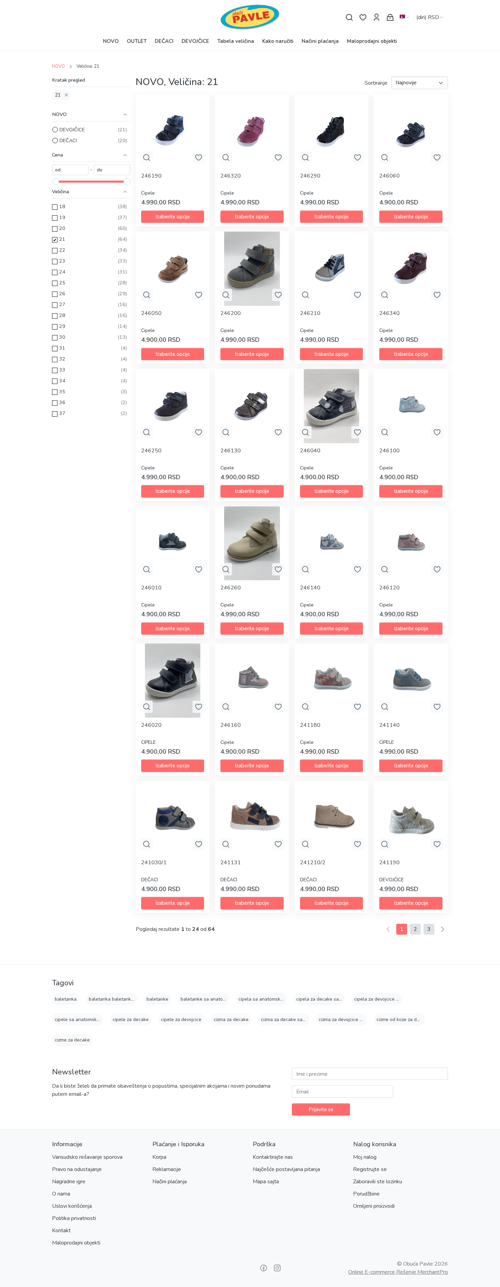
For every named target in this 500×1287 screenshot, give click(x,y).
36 (62, 402)
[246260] (252, 543)
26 (62, 293)
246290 (310, 176)
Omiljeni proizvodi (374, 1206)
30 (62, 337)
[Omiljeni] (362, 17)
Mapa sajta (266, 1181)
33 (62, 369)
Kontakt (61, 1230)
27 (62, 304)
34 (62, 380)
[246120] (411, 543)
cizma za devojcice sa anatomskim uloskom (365, 1019)
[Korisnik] (376, 17)
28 (62, 315)
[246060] (411, 132)
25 (62, 282)
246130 (230, 450)
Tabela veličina (235, 41)
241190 (389, 862)
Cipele (148, 193)
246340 (389, 313)
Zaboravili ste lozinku (377, 1181)
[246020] (173, 681)
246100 (389, 450)
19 (62, 217)
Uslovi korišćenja (72, 1206)
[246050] (173, 269)
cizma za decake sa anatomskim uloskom (305, 1019)
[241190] (411, 818)
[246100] (411, 406)
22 (62, 250)
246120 (389, 587)
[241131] (252, 818)
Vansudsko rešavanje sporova (87, 1157)
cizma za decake (231, 1019)
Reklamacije (166, 1169)
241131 (230, 862)
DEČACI (164, 41)
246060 (389, 176)
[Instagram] (277, 1268)
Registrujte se (370, 1169)
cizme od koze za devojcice (405, 1019)
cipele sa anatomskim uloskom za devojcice (101, 1019)
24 (62, 271)
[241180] (332, 681)
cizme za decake (72, 1040)
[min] (70, 170)
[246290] (332, 132)
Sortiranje (376, 83)
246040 (310, 450)
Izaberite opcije (172, 216)
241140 (389, 725)
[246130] (252, 406)
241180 (310, 725)
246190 (151, 176)
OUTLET (137, 41)
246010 (151, 587)
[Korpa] (390, 17)
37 (62, 413)
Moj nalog (365, 1157)
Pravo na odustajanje (77, 1169)
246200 (230, 313)
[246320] (252, 132)
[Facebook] (263, 1268)
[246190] (173, 132)
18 (62, 206)
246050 (151, 313)
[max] (112, 170)
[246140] (332, 543)
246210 (310, 313)
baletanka (66, 999)
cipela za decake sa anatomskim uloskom (340, 999)
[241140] (411, 681)
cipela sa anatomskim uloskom (271, 999)
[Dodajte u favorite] (199, 157)
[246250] (173, 406)
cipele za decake (131, 1019)
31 (62, 348)
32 (62, 358)
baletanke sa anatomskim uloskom (218, 999)
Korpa (159, 1157)
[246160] (252, 681)
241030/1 (154, 862)
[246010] (173, 543)
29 (62, 326)
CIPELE (148, 742)
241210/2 (313, 862)
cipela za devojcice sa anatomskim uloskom (401, 999)
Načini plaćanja (320, 41)
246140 (310, 587)
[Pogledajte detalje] (147, 157)
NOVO (111, 41)
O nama (61, 1194)
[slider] (55, 181)
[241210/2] (332, 818)
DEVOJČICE (195, 41)
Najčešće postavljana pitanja (286, 1169)
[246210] (332, 269)
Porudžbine (366, 1194)
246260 (230, 587)
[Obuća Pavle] (250, 17)
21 (58, 94)
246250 (151, 450)
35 (62, 391)
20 (62, 228)
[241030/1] (173, 818)
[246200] (252, 269)
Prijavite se (321, 1109)
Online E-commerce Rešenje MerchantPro (398, 1272)
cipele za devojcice (181, 1019)
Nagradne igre (68, 1181)
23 (62, 260)
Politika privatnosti (74, 1218)
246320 (230, 176)
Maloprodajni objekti (372, 41)
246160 (230, 725)
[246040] (332, 406)
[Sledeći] (442, 929)
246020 (151, 725)
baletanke (157, 999)
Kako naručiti (278, 41)
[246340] (411, 269)
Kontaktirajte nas (273, 1157)
